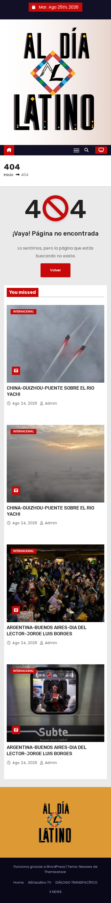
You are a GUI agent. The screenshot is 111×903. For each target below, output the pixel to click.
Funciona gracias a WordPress (40, 866)
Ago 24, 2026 (25, 403)
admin (50, 403)
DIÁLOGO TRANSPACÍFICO (77, 882)
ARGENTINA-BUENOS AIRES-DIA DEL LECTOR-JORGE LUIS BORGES (46, 631)
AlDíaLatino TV (39, 882)
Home (18, 882)
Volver (55, 270)
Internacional (23, 312)
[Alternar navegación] (76, 150)
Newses (85, 866)
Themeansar (55, 871)
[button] (88, 150)
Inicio (8, 174)
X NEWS (55, 891)
